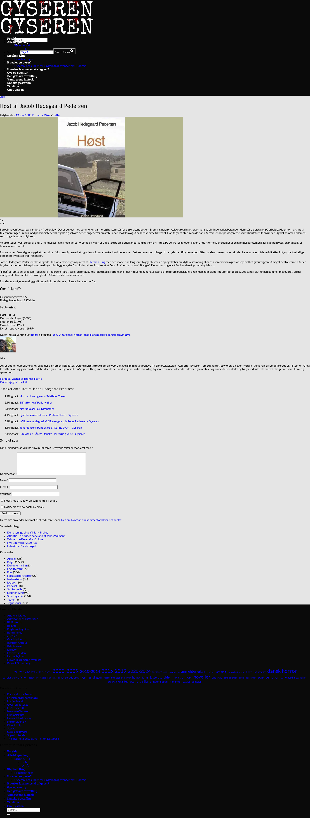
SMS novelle (14, 589)
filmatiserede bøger (69, 677)
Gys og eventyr (17, 72)
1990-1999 (45, 671)
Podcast (12, 585)
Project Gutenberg (18, 663)
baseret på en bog (236, 672)
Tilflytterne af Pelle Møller (36, 402)
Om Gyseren (15, 89)
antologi (221, 671)
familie (43, 678)
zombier (196, 681)
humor (136, 677)
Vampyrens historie (20, 79)
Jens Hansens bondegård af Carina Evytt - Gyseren (51, 427)
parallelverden (230, 677)
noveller (202, 677)
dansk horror (74, 334)
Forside (12, 38)
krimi (145, 677)
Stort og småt (15, 596)
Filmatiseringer (23, 59)
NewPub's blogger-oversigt (24, 659)
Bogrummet (14, 632)
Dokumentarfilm (17, 565)
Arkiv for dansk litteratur (22, 618)
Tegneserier (14, 602)
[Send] (8, 814)
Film (10, 572)
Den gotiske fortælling (22, 76)
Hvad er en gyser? (19, 62)
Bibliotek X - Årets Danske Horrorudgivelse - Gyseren (52, 433)
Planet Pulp (14, 725)
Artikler (12, 558)
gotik (99, 677)
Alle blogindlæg (17, 42)
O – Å (25, 52)
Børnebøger (260, 671)
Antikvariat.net (16, 615)
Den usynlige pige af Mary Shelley (27, 532)
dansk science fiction (15, 677)
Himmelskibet (15, 714)
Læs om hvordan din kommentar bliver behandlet (91, 519)
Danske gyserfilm (19, 83)
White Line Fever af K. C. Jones (26, 539)
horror (127, 677)
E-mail (5, 487)
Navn (4, 480)
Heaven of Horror (18, 711)
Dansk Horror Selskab (20, 694)
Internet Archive (17, 642)
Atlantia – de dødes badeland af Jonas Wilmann (36, 535)
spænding (300, 677)
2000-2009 (58, 334)
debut (31, 677)
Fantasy (51, 677)
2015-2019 (114, 671)
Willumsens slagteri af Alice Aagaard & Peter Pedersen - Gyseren (59, 421)
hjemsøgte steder (113, 677)
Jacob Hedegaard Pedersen (99, 334)
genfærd (88, 677)
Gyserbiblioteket (17, 704)
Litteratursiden (16, 653)
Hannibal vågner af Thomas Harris (21, 378)
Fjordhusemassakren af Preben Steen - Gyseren (49, 415)
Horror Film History (19, 718)
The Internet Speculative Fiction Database (33, 738)
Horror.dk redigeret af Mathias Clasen (43, 396)
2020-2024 (139, 671)
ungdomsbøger (159, 681)
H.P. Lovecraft (15, 708)
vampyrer (176, 681)
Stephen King (16, 55)
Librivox (12, 649)
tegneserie (131, 681)
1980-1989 (30, 671)
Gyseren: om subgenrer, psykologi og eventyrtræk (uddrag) (50, 65)
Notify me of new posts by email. (24, 506)
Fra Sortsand (15, 701)
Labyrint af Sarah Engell (21, 546)
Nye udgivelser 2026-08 (22, 542)
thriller (144, 681)
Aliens (177, 672)
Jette (56, 115)
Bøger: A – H (22, 45)
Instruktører (14, 579)
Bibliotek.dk (14, 622)
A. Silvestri (168, 672)
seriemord (287, 677)
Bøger (2, 97)
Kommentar (8, 473)
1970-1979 (17, 672)
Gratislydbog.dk (17, 639)
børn (249, 672)
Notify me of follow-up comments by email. (30, 500)
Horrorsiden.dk (16, 721)
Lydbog (11, 582)
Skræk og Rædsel (17, 731)
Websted (5, 493)
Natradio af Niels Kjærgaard (37, 408)
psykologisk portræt (247, 678)
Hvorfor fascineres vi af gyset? (28, 69)
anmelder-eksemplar (198, 671)
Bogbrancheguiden (18, 629)
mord (188, 677)
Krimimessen (15, 646)
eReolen (12, 635)
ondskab (217, 677)
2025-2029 (157, 672)
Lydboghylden (16, 656)
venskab (186, 682)
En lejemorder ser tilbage (22, 697)
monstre (178, 677)
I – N (24, 48)
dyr (37, 678)
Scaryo (11, 728)
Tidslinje (13, 86)
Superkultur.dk (16, 735)
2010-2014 (90, 671)
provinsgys (123, 334)
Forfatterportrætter (19, 575)
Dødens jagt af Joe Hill (13, 382)
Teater (11, 599)
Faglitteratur (15, 568)
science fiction (268, 677)
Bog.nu (11, 625)
